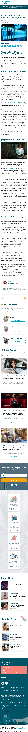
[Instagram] (12, 485)
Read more (17, 320)
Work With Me (6, 670)
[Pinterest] (16, 485)
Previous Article (6, 298)
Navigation (5, 672)
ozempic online (12, 731)
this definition (11, 168)
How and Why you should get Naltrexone (14, 725)
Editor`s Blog (17, 672)
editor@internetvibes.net (6, 680)
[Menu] (25, 2)
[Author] (17, 283)
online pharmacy (21, 728)
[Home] (6, 2)
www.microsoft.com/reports (14, 102)
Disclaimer (17, 670)
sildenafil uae (23, 730)
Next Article (21, 298)
